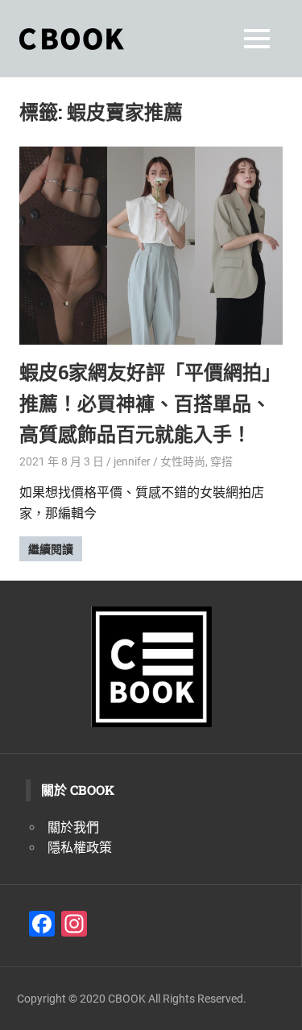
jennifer (132, 461)
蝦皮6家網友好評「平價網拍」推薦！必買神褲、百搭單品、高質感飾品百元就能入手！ (150, 403)
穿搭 (221, 461)
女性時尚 (182, 461)
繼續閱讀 (50, 549)
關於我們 (73, 827)
